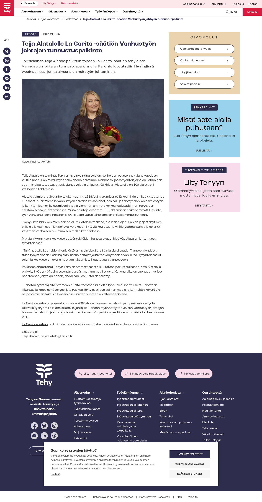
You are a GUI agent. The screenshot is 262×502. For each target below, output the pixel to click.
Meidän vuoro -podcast (176, 432)
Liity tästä (203, 205)
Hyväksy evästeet (190, 454)
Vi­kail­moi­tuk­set (213, 434)
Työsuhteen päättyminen (134, 416)
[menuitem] (240, 4)
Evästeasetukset (189, 473)
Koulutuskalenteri (192, 60)
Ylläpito (193, 497)
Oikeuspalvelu (83, 415)
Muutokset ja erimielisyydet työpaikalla (126, 426)
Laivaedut (80, 438)
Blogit (163, 410)
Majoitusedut (83, 432)
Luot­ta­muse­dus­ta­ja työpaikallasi (87, 401)
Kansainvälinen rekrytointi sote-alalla (132, 438)
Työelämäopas (128, 392)
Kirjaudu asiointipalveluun (148, 373)
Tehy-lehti (216, 4)
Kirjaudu (252, 12)
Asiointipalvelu (192, 4)
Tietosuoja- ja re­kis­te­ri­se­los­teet (113, 497)
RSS (179, 497)
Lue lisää (203, 150)
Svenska (238, 4)
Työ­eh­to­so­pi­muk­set (130, 399)
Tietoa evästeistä (75, 497)
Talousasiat (210, 428)
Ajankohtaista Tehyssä (195, 49)
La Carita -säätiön (35, 324)
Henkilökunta (211, 410)
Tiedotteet (71, 19)
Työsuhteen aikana (130, 410)
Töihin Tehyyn (211, 440)
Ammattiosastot (213, 416)
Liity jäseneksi (189, 72)
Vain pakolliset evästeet (189, 464)
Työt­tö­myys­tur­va (86, 420)
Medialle (208, 422)
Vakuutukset (83, 426)
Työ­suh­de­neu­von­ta (87, 409)
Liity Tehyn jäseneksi (98, 373)
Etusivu (31, 19)
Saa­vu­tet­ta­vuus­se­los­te (155, 497)
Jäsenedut (82, 392)
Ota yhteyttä (212, 392)
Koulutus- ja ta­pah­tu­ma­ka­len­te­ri (176, 424)
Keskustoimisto (213, 405)
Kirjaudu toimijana (197, 373)
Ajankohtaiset (169, 399)
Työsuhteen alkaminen (132, 405)
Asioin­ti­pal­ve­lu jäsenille (218, 399)
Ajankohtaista (49, 19)
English (253, 4)
